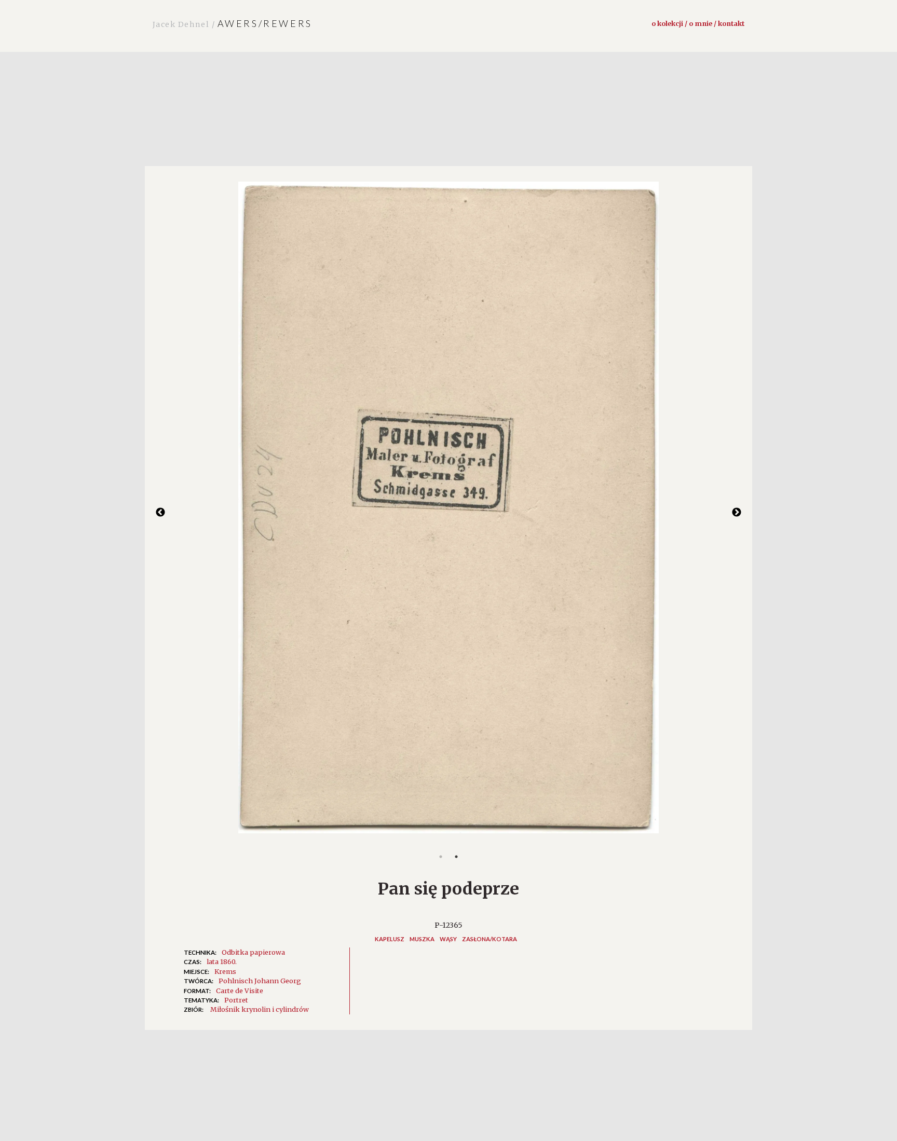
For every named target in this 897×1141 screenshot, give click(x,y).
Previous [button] (160, 512)
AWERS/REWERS (232, 23)
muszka (422, 939)
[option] (448, 513)
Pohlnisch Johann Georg (260, 981)
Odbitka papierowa (253, 952)
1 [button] (441, 856)
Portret (236, 1000)
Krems (225, 971)
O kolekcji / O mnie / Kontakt (697, 23)
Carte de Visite (239, 990)
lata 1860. (222, 961)
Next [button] (736, 512)
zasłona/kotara (489, 939)
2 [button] (456, 856)
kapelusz (389, 939)
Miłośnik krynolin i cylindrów (259, 1009)
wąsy (448, 939)
